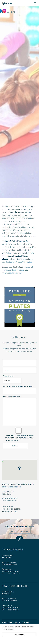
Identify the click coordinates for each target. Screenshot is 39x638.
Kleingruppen (18, 270)
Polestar (9, 253)
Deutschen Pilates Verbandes (18, 262)
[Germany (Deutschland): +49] (5, 381)
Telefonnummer (8, 376)
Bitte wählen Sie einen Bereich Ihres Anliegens (18, 386)
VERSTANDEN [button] (19, 634)
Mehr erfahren (18, 531)
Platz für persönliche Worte (12, 396)
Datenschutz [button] (10, 629)
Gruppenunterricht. (13, 273)
